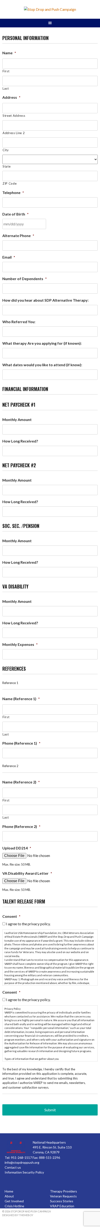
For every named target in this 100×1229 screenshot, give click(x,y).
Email (8, 257)
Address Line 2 (14, 133)
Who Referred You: (18, 321)
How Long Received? (20, 441)
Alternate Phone (18, 235)
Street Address (14, 115)
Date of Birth (15, 214)
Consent (11, 916)
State (6, 166)
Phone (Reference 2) (21, 826)
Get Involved (14, 1201)
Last (6, 88)
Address (11, 97)
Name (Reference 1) (21, 698)
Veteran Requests (63, 1196)
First (6, 71)
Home (9, 1191)
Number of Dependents (24, 278)
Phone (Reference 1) (21, 743)
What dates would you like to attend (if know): (42, 364)
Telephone (13, 192)
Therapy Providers (63, 1191)
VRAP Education (62, 1206)
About (9, 1196)
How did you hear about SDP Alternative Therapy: (45, 300)
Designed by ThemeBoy (17, 1215)
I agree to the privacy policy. (28, 924)
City (6, 150)
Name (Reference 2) (21, 782)
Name (9, 53)
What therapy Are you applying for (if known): (42, 343)
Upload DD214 (16, 848)
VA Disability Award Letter (27, 873)
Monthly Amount (17, 419)
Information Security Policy (24, 1172)
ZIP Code (10, 183)
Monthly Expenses (20, 644)
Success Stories (61, 1201)
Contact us (13, 1167)
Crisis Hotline (14, 1206)
